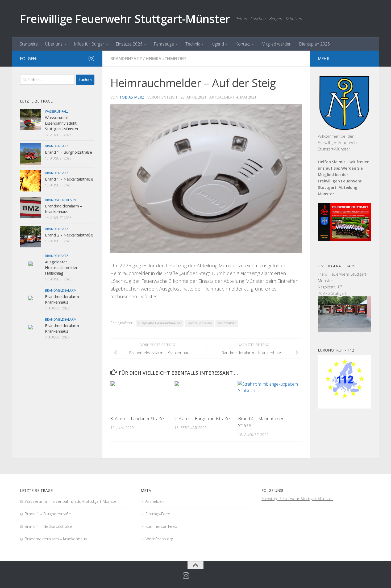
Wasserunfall (56, 111)
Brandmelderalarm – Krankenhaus (63, 208)
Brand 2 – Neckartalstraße (69, 235)
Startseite (29, 44)
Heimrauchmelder (166, 59)
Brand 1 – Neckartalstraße (69, 179)
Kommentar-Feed (161, 526)
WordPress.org (159, 538)
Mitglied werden (276, 44)
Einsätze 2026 (129, 44)
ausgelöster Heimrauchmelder (160, 323)
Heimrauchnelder (199, 323)
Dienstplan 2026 (314, 44)
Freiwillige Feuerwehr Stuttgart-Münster (125, 18)
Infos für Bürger (89, 44)
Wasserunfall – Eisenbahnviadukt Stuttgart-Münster (62, 123)
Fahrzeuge (164, 44)
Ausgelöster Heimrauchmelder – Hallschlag (63, 267)
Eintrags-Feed (157, 513)
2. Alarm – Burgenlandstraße (202, 418)
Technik (192, 44)
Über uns (54, 44)
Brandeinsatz (126, 59)
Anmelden (154, 501)
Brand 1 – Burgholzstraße (68, 152)
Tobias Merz (131, 97)
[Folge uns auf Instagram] (91, 58)
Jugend (217, 44)
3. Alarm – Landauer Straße (137, 418)
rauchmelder (226, 323)
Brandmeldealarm (61, 200)
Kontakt (242, 44)
